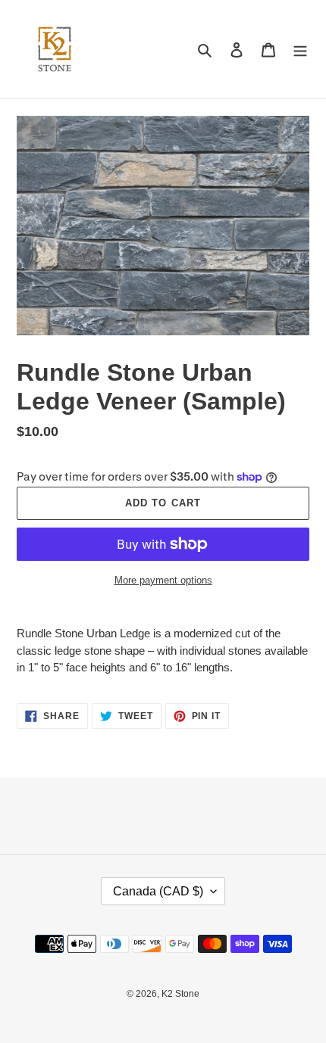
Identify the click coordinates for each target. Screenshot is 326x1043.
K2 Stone (180, 994)
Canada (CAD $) (158, 891)
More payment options (163, 580)
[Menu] (300, 49)
